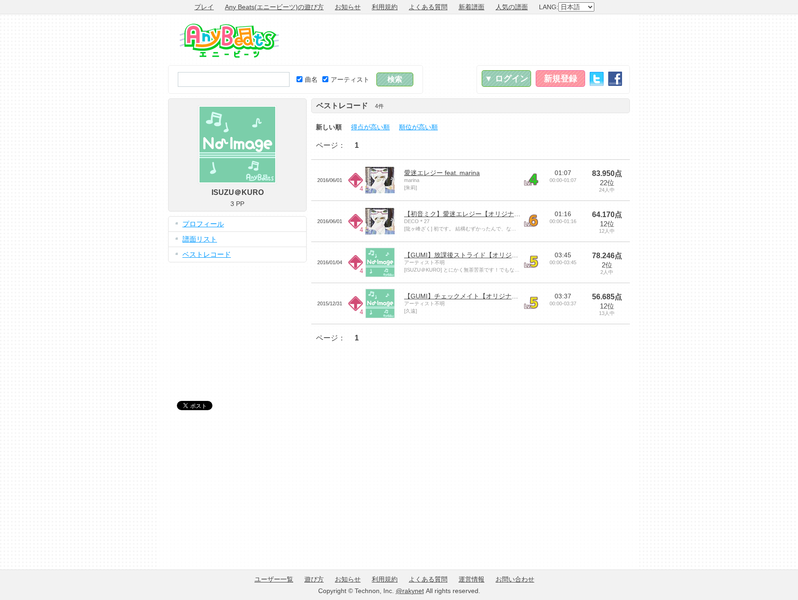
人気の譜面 (512, 7)
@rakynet (410, 590)
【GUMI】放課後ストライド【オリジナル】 (467, 255)
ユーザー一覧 (273, 579)
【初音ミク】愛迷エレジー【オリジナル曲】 (468, 214)
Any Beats (229, 41)
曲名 (311, 79)
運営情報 (471, 579)
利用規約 (385, 7)
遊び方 (314, 579)
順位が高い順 (418, 127)
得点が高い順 (370, 127)
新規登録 (560, 78)
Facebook (615, 79)
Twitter (597, 79)
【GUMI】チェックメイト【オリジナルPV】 (468, 296)
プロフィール (203, 224)
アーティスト (350, 79)
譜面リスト (199, 239)
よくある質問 (428, 7)
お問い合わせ (515, 579)
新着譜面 (471, 7)
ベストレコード (206, 254)
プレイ (204, 7)
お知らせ (348, 7)
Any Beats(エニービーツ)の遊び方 (274, 7)
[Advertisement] (462, 40)
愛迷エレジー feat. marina (442, 172)
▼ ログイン (506, 78)
